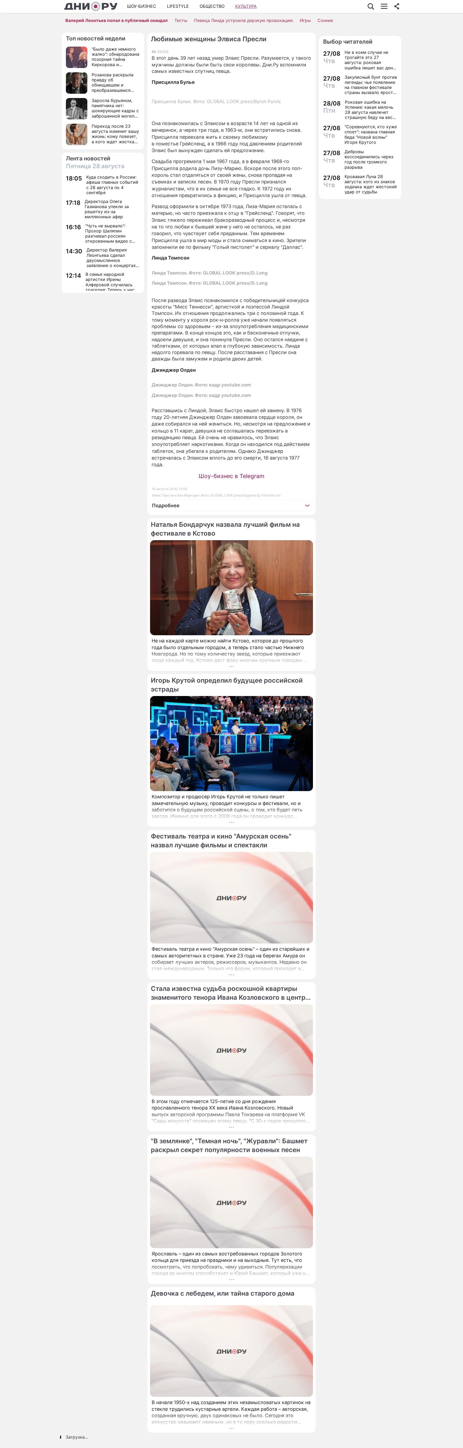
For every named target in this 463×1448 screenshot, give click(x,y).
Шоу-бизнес (141, 6)
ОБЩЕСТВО (212, 6)
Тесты (180, 20)
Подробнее (166, 505)
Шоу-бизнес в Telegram (231, 476)
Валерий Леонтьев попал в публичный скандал (116, 20)
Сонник (325, 20)
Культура (246, 6)
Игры (305, 20)
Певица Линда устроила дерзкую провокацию (243, 20)
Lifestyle (178, 6)
